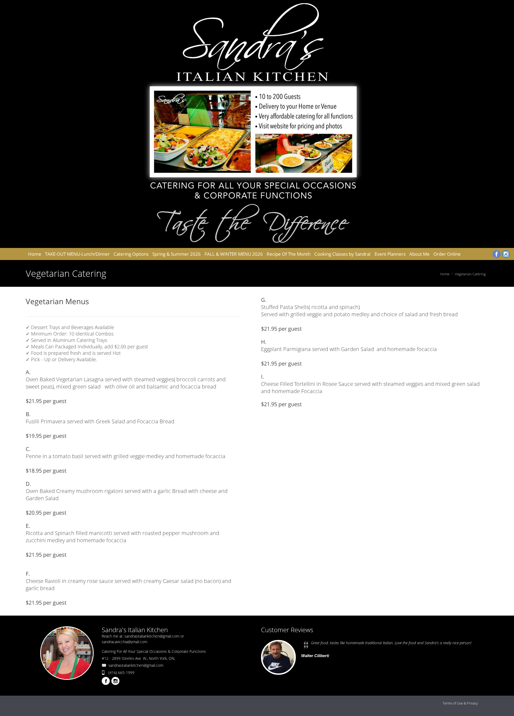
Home (444, 274)
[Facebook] (497, 254)
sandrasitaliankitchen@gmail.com (135, 665)
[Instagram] (506, 254)
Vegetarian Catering (470, 274)
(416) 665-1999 (121, 672)
